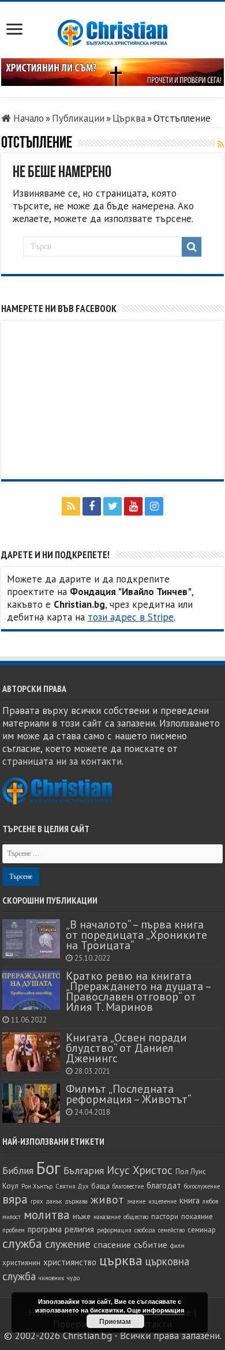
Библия (17, 1170)
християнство (69, 1262)
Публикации (78, 118)
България (83, 1170)
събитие (150, 1244)
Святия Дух (71, 1186)
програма (45, 1229)
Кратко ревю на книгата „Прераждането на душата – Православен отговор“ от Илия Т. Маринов (138, 991)
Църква (128, 118)
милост (11, 1217)
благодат (164, 1185)
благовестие (128, 1186)
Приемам (115, 1321)
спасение (112, 1244)
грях (37, 1201)
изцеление (162, 1201)
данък (54, 1201)
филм (177, 1246)
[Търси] (191, 247)
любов (210, 1201)
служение (68, 1244)
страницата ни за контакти (62, 761)
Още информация (155, 1310)
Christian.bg (87, 1335)
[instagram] (154, 506)
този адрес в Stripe (131, 617)
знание (136, 1201)
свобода (144, 1230)
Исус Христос (139, 1170)
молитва (47, 1215)
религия (79, 1229)
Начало (27, 118)
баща (100, 1186)
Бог (48, 1168)
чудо (73, 1278)
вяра (15, 1199)
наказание (107, 1217)
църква (120, 1260)
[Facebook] (91, 506)
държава (76, 1201)
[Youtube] (133, 506)
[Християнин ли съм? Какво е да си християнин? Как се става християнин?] (112, 71)
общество (135, 1217)
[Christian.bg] (112, 32)
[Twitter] (112, 506)
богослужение (202, 1186)
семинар (201, 1230)
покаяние (197, 1216)
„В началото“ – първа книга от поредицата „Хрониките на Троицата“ (136, 934)
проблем (13, 1230)
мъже (82, 1216)
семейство (171, 1230)
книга (189, 1200)
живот (107, 1199)
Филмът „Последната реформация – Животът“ (129, 1093)
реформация (114, 1230)
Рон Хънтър (36, 1186)
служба (22, 1243)
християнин (21, 1263)
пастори (164, 1216)
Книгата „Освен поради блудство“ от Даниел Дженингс (126, 1047)
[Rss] (71, 506)
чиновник (51, 1278)
